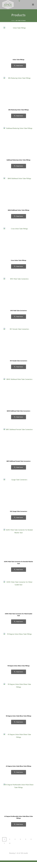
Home (13, 20)
